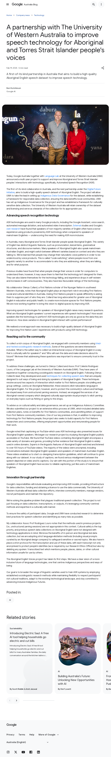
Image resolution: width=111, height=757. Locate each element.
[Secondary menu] (101, 4)
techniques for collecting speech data (65, 376)
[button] (103, 68)
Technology (39, 15)
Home (9, 15)
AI (10, 600)
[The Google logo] (11, 725)
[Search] (93, 4)
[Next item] (16, 700)
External (77, 225)
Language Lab (52, 176)
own (8, 229)
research (15, 229)
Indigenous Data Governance (55, 195)
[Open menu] (7, 4)
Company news (23, 15)
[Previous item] (9, 700)
